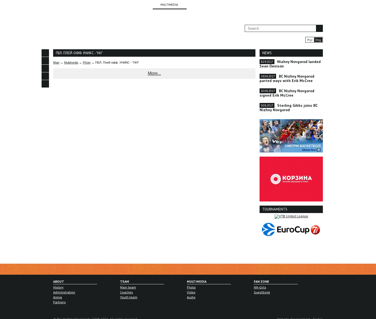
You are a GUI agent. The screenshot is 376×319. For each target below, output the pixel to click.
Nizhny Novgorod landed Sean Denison (290, 64)
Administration (64, 292)
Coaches (126, 292)
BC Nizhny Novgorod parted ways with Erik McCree (287, 78)
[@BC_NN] (45, 68)
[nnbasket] (45, 53)
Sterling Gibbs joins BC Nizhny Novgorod (288, 107)
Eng (318, 40)
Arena (57, 297)
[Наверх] (45, 91)
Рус (310, 40)
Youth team (128, 297)
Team (124, 281)
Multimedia (71, 62)
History (58, 287)
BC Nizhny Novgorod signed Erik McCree (287, 93)
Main (56, 62)
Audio (191, 297)
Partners (59, 302)
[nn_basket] (45, 76)
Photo (87, 62)
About (58, 281)
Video (191, 292)
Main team (128, 287)
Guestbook (262, 292)
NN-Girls (260, 287)
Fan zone (261, 281)
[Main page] (71, 30)
